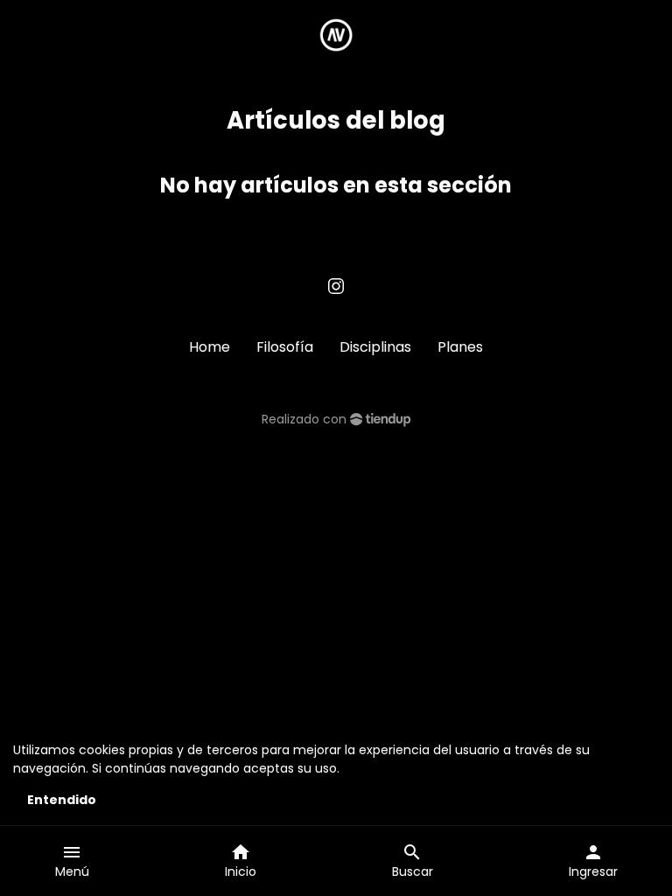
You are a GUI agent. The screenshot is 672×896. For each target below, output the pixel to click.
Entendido (61, 799)
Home (209, 347)
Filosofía (284, 347)
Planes (460, 347)
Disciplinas (375, 347)
